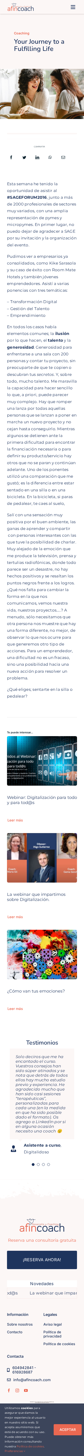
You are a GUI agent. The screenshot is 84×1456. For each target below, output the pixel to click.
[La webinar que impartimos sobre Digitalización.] (42, 836)
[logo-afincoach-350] (20, 5)
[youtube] (26, 1390)
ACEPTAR (68, 1429)
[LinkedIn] (37, 157)
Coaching (21, 33)
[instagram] (17, 1390)
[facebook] (9, 1390)
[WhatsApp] (50, 157)
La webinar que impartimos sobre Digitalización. (36, 897)
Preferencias (14, 1451)
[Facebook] (11, 157)
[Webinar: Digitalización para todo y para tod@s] (42, 739)
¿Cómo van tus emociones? (36, 991)
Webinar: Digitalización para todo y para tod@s (42, 800)
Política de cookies (30, 1446)
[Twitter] (24, 157)
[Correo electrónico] (63, 157)
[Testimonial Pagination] (33, 1164)
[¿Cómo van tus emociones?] (42, 933)
